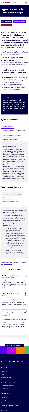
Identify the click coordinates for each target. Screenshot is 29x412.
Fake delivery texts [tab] (8, 197)
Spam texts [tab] (6, 205)
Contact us (3, 374)
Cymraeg (14, 2)
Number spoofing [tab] (7, 126)
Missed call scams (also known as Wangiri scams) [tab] (14, 131)
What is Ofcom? (5, 371)
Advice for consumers (6, 24)
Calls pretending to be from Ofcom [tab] (12, 135)
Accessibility (4, 397)
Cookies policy (4, 400)
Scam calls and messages (19, 21)
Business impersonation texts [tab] (10, 201)
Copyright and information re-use (9, 405)
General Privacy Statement (8, 382)
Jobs (2, 380)
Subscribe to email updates (13, 345)
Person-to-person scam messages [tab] (12, 194)
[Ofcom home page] (5, 2)
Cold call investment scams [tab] (10, 139)
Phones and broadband (6, 21)
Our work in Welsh (5, 388)
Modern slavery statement (7, 385)
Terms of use (4, 402)
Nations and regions (6, 377)
